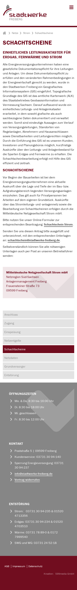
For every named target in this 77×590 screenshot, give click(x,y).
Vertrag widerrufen (27, 480)
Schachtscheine (15, 349)
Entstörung (11, 375)
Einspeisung (12, 332)
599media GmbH (64, 573)
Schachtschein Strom (58, 224)
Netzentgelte (12, 340)
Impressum (19, 566)
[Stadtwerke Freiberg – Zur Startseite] (25, 19)
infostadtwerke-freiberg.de (34, 474)
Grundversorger (14, 366)
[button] (70, 8)
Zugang (9, 323)
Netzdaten (11, 358)
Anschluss (11, 314)
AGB (6, 566)
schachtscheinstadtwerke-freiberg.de (34, 240)
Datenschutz (35, 566)
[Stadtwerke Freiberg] (5, 33)
